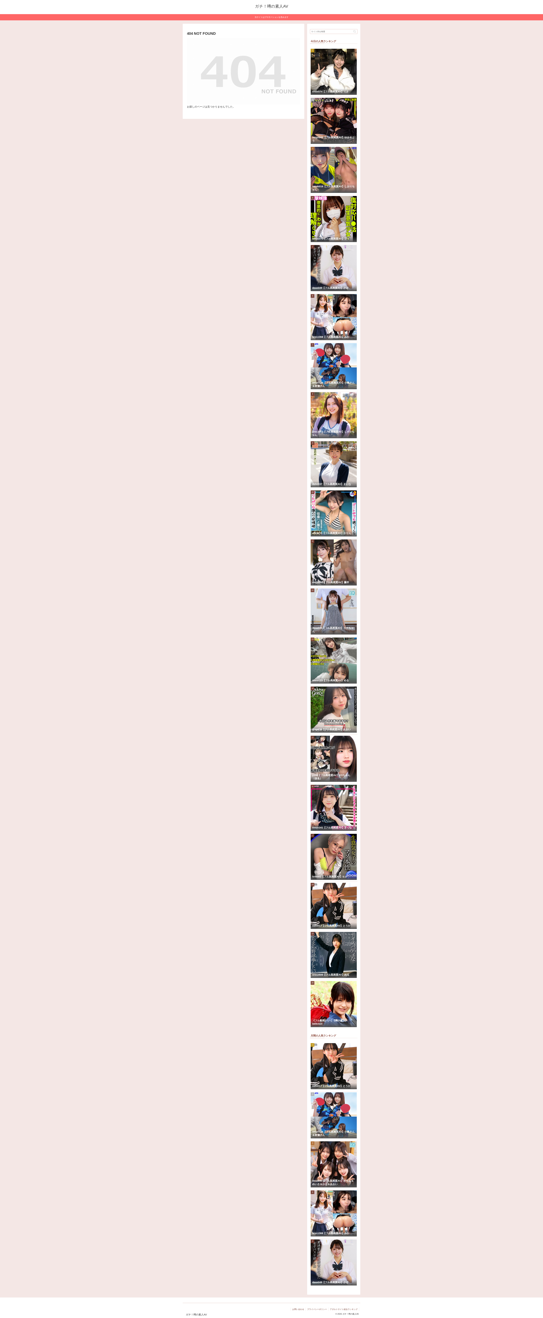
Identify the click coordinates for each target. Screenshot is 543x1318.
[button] (354, 31)
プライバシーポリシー (317, 1309)
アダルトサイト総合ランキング (344, 1309)
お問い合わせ (298, 1309)
